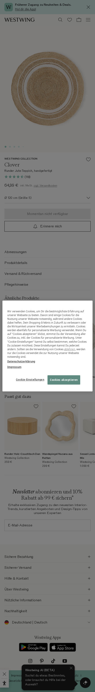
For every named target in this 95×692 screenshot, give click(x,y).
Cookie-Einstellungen (30, 379)
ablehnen (69, 349)
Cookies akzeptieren (64, 379)
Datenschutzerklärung (21, 361)
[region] (47, 346)
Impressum (14, 367)
